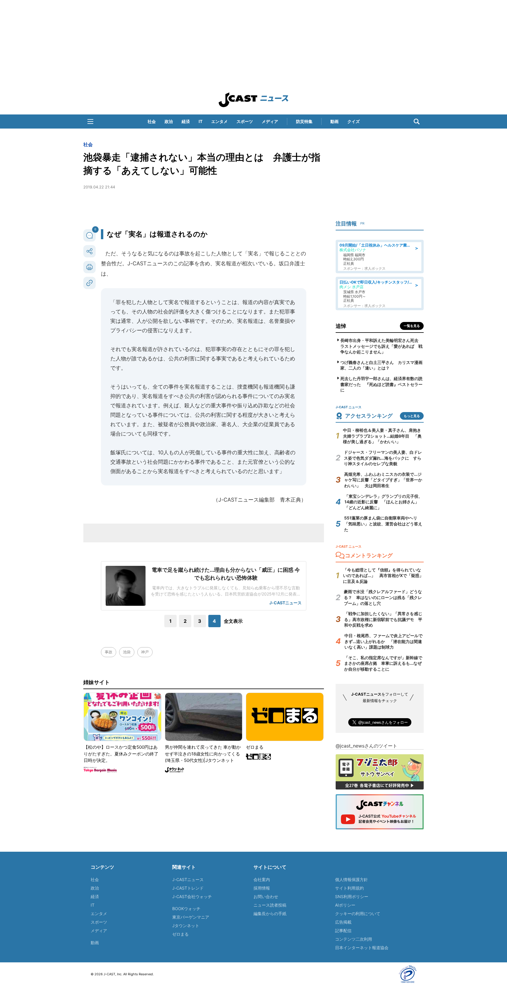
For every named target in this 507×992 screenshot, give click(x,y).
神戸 (145, 651)
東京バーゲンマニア (190, 917)
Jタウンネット (185, 925)
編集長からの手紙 (270, 913)
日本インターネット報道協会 (361, 947)
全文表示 (233, 621)
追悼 (341, 326)
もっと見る (412, 416)
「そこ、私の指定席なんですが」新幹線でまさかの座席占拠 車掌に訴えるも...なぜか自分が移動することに (383, 663)
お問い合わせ (266, 896)
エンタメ (219, 121)
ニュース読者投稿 (270, 904)
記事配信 (343, 930)
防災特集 (304, 121)
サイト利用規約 (349, 887)
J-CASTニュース (188, 879)
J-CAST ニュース (253, 99)
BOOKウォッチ (186, 908)
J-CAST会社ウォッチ (192, 896)
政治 (169, 121)
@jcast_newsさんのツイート (366, 746)
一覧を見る (412, 326)
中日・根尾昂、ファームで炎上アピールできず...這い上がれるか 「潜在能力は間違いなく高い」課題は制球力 (383, 641)
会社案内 (262, 879)
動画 (334, 121)
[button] (90, 121)
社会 (152, 121)
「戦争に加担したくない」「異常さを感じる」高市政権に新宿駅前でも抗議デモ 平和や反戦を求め (383, 619)
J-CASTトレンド (188, 887)
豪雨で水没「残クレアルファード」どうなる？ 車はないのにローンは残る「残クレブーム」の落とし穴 (383, 597)
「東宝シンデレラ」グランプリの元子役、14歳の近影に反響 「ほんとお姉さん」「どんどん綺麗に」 (383, 502)
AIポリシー (345, 904)
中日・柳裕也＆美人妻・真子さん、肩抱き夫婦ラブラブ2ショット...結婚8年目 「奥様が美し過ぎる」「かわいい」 (382, 436)
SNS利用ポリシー (351, 896)
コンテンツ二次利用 (353, 939)
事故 (108, 651)
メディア (270, 121)
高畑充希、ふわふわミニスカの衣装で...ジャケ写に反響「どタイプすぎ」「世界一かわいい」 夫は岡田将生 (383, 480)
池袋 (127, 651)
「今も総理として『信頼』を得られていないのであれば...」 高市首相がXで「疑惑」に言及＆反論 (383, 575)
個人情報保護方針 (351, 879)
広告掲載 (343, 922)
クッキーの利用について (357, 913)
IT (200, 121)
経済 (186, 121)
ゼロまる (180, 934)
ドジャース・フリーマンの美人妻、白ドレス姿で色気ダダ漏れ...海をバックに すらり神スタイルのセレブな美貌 (383, 458)
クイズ (353, 121)
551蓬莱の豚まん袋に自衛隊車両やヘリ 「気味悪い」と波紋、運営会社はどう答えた (383, 523)
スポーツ (244, 121)
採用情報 (262, 887)
